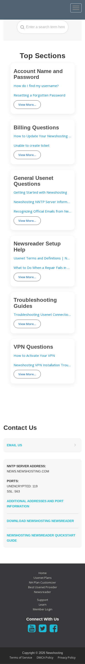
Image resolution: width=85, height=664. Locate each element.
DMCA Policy (45, 657)
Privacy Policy (66, 657)
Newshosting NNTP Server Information (42, 202)
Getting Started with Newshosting (40, 192)
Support (42, 600)
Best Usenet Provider (42, 587)
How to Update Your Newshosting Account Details (42, 136)
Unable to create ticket (31, 145)
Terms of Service (21, 657)
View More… (27, 105)
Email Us (14, 445)
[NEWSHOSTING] (28, 7)
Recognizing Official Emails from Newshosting (42, 211)
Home (43, 573)
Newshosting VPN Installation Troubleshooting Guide (42, 365)
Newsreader (42, 592)
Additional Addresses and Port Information (35, 503)
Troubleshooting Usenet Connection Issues (42, 314)
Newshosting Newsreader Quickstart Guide (41, 537)
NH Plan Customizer (42, 582)
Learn (42, 605)
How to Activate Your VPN (34, 355)
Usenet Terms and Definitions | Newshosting (42, 258)
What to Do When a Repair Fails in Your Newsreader (42, 268)
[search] (42, 27)
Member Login (42, 609)
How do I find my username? (36, 86)
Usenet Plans (43, 578)
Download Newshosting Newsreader (40, 521)
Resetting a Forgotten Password (39, 95)
